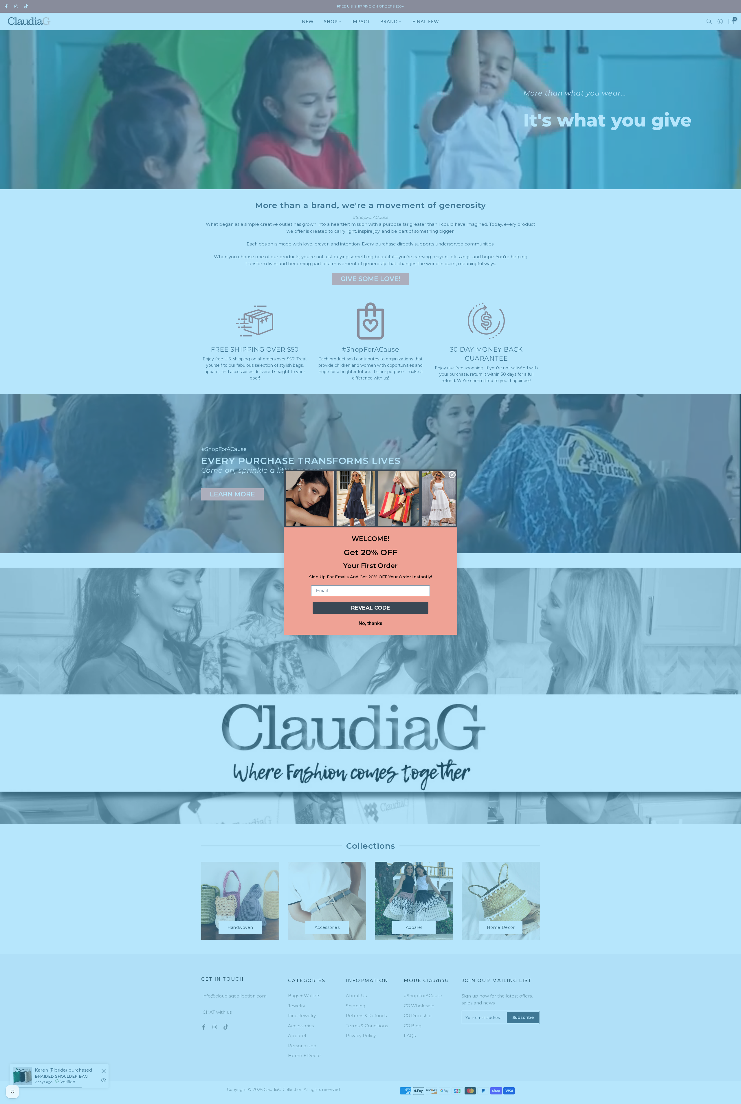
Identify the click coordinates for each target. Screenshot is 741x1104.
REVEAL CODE (370, 608)
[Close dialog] (452, 475)
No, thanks (370, 623)
